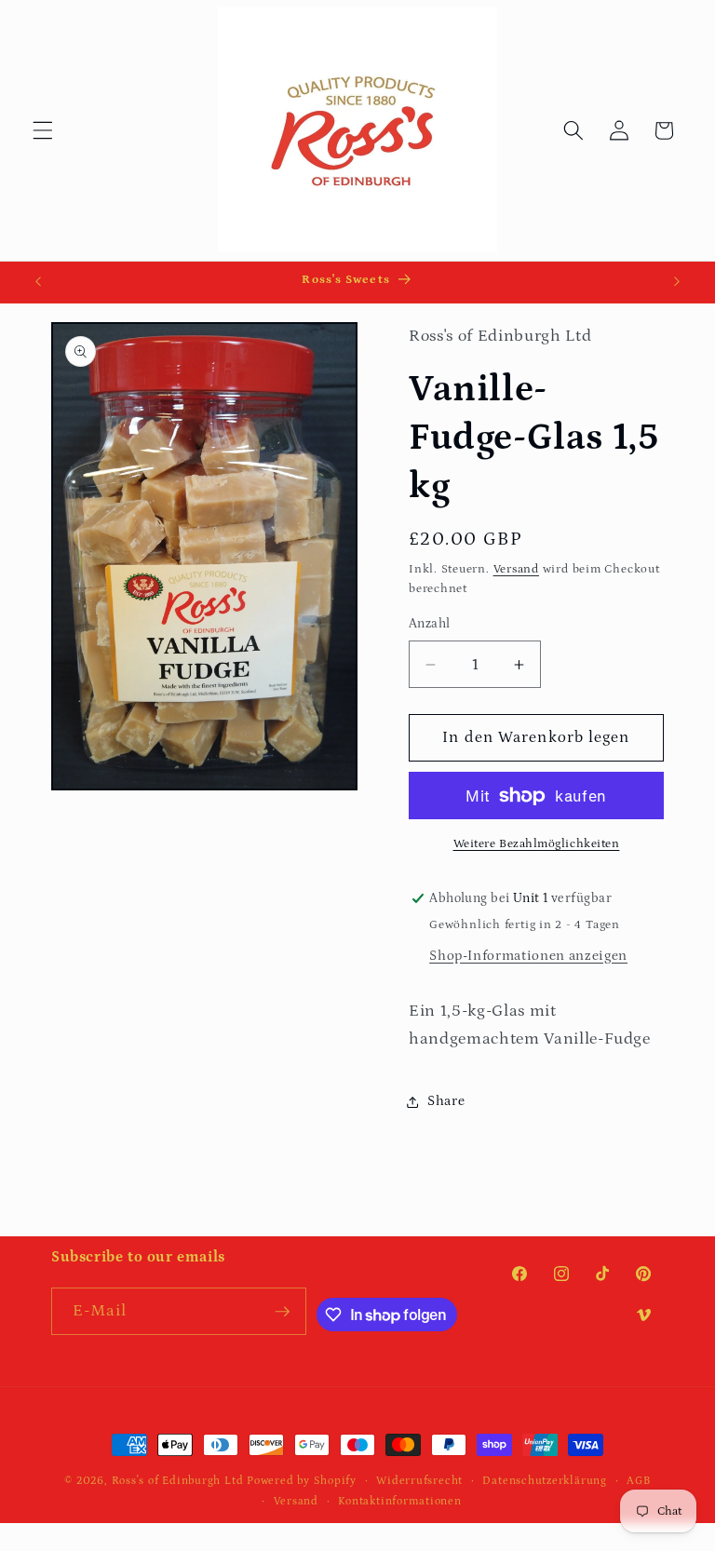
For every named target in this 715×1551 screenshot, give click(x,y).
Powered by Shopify (302, 1481)
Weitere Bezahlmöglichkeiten (536, 844)
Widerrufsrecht (419, 1481)
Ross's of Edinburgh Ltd (178, 1481)
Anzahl (430, 623)
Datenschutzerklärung (544, 1481)
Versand (516, 569)
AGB (638, 1481)
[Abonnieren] (282, 1312)
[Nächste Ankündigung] (676, 282)
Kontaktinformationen (399, 1501)
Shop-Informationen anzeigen (528, 956)
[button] (42, 130)
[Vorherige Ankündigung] (38, 282)
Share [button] (446, 1101)
